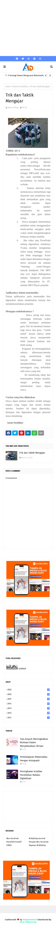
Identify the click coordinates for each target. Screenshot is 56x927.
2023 (28, 689)
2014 (28, 703)
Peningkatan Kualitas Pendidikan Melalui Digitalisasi (31, 775)
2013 (28, 708)
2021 (28, 699)
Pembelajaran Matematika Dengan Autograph (33, 758)
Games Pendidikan (20, 86)
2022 (28, 694)
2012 (28, 713)
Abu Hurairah (12, 838)
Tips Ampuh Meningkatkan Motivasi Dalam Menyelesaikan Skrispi (34, 742)
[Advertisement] (28, 28)
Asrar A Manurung (28, 922)
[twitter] (23, 58)
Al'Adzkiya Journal (37, 838)
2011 (28, 717)
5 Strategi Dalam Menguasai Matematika (26, 75)
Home (8, 86)
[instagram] (28, 58)
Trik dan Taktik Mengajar (32, 452)
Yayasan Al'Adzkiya (37, 845)
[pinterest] (34, 58)
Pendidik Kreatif (13, 842)
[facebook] (17, 58)
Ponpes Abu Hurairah (39, 842)
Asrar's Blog (13, 107)
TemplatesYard (29, 919)
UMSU (9, 845)
